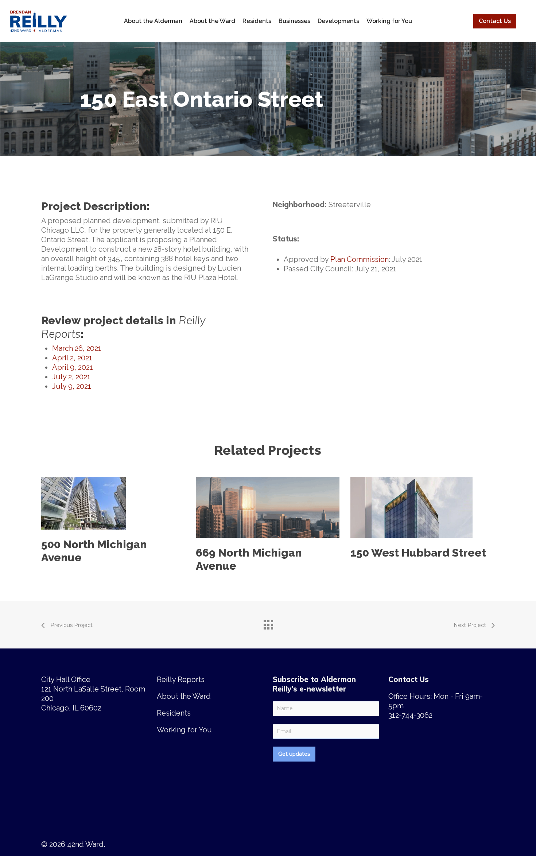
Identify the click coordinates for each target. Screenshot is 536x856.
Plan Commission (359, 259)
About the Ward (212, 21)
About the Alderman (153, 21)
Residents (256, 21)
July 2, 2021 (71, 376)
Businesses (294, 21)
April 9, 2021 (72, 367)
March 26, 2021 (76, 348)
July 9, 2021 (71, 386)
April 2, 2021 (72, 357)
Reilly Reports (181, 679)
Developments (338, 21)
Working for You (389, 21)
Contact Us (495, 21)
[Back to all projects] (268, 623)
